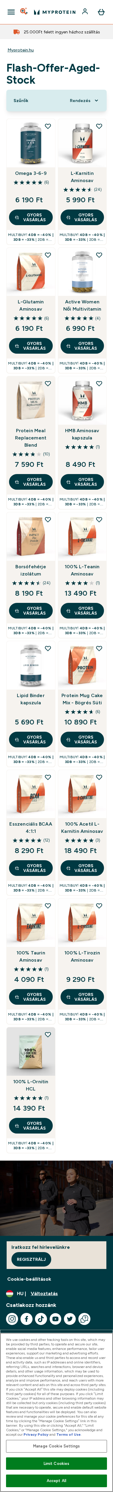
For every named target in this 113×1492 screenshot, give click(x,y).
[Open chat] (84, 1319)
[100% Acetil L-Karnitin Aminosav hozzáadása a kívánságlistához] (99, 777)
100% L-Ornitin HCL (31, 1085)
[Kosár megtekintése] (101, 12)
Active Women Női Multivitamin (82, 305)
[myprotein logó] (54, 12)
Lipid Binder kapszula (30, 699)
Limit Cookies (57, 1463)
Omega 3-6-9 (31, 173)
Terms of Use (68, 1434)
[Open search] (24, 12)
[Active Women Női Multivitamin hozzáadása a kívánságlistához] (99, 255)
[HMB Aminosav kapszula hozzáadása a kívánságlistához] (99, 383)
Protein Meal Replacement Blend (30, 438)
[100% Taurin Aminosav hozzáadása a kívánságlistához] (48, 906)
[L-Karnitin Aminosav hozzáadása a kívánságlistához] (99, 126)
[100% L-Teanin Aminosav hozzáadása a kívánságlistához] (99, 519)
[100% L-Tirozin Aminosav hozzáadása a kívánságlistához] (99, 906)
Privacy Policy (36, 1434)
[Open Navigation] (11, 12)
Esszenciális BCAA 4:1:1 (30, 827)
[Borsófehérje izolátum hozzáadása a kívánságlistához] (48, 519)
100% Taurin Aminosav (31, 956)
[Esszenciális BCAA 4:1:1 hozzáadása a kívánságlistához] (48, 777)
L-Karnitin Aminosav (82, 177)
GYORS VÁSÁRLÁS (34, 217)
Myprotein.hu (21, 50)
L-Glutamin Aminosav (31, 305)
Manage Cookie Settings (56, 1446)
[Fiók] (85, 12)
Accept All (56, 1480)
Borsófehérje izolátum (30, 570)
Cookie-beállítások (29, 1279)
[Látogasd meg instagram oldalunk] (12, 1319)
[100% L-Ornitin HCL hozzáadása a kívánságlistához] (48, 1034)
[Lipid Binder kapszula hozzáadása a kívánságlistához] (48, 648)
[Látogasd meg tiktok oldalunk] (41, 1319)
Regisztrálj (31, 1259)
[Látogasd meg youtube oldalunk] (55, 1319)
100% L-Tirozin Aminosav (82, 956)
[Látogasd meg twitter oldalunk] (70, 1319)
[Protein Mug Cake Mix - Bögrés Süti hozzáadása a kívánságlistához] (99, 648)
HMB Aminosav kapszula (82, 434)
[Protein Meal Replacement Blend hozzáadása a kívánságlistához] (48, 383)
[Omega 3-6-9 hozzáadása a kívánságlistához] (48, 126)
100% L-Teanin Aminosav (82, 570)
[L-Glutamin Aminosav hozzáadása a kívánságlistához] (48, 255)
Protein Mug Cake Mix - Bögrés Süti (82, 699)
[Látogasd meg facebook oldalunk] (26, 1319)
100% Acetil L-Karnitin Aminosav (82, 827)
